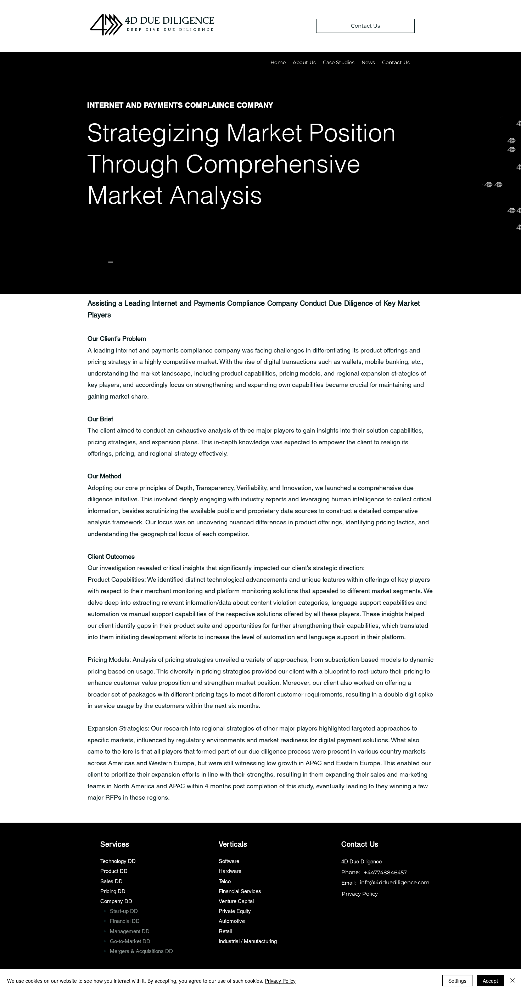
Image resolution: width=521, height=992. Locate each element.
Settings (457, 980)
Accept (490, 980)
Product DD (114, 871)
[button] (338, 62)
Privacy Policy (280, 980)
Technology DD (118, 861)
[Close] (512, 980)
